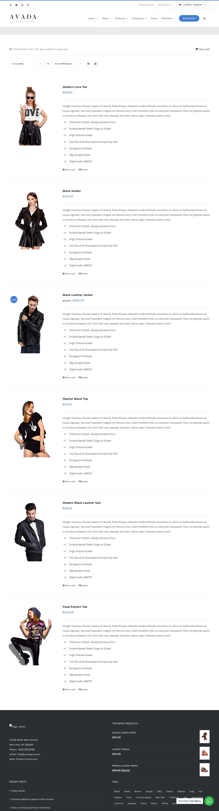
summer (118, 803)
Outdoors (174, 797)
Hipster (118, 797)
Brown (138, 791)
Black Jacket (72, 191)
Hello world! (18, 790)
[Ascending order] (48, 63)
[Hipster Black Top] (31, 426)
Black (117, 791)
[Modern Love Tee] (31, 114)
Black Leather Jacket (78, 295)
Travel (143, 803)
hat (200, 791)
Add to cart (70, 169)
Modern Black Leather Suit (82, 502)
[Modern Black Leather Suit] (31, 530)
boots (127, 791)
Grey (192, 791)
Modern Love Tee (75, 87)
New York (160, 797)
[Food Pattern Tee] (31, 634)
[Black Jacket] (31, 218)
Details (84, 169)
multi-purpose (143, 797)
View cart (204, 49)
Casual (149, 791)
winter (175, 803)
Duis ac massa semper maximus (30, 807)
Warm (154, 803)
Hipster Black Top (75, 398)
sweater (132, 803)
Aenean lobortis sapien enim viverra (32, 799)
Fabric (170, 791)
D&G (159, 791)
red (185, 797)
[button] (204, 18)
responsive (197, 797)
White (165, 803)
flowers (181, 791)
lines (128, 797)
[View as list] (95, 63)
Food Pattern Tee (75, 606)
